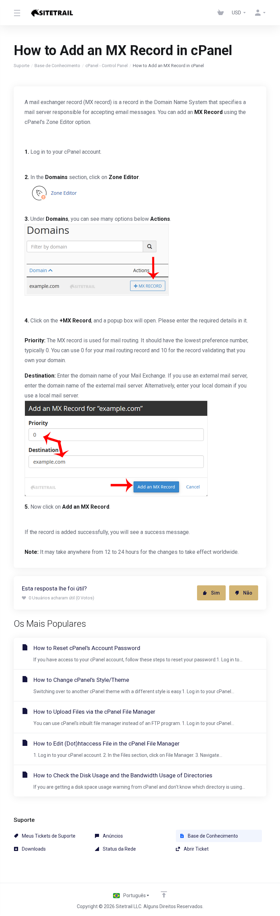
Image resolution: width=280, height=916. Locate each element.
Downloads (33, 849)
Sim (215, 593)
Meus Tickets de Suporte (48, 836)
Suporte (21, 65)
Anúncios (112, 836)
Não (247, 593)
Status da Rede (119, 849)
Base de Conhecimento (57, 65)
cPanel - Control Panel (106, 65)
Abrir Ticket (196, 849)
